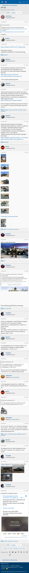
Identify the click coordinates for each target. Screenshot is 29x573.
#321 (27, 22)
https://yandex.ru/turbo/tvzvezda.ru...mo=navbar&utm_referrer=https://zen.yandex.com (14, 138)
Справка (21, 567)
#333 (27, 397)
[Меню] (2, 2)
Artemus (8, 234)
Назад (13, 12)
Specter (7, 337)
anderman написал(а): (7, 400)
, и (11, 229)
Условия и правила (15, 565)
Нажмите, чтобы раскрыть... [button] (14, 284)
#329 (27, 318)
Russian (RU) (5, 563)
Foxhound (4, 10)
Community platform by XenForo (14, 571)
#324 (27, 89)
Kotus (7, 146)
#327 (27, 239)
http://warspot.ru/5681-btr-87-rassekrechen (13, 47)
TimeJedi (8, 313)
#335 (27, 445)
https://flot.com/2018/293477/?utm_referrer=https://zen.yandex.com (11, 75)
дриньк (7, 59)
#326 (27, 152)
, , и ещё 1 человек (13, 110)
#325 (27, 121)
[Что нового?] (23, 1)
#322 (27, 44)
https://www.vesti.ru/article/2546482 (11, 100)
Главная (3, 568)
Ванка (7, 38)
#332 (27, 381)
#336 (27, 461)
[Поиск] (27, 1)
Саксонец (8, 16)
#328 (27, 271)
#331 (27, 358)
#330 (27, 343)
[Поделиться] (24, 22)
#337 (27, 490)
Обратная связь (5, 565)
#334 (27, 423)
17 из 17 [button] (19, 12)
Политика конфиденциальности (9, 567)
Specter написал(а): (6, 362)
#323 (27, 65)
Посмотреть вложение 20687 (9, 216)
